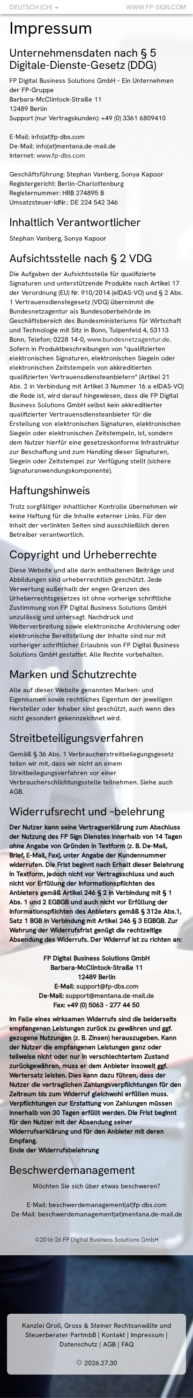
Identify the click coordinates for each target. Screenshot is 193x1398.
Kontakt (113, 1335)
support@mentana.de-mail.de (110, 995)
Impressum (147, 1335)
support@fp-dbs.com (107, 986)
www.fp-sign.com (156, 7)
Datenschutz (78, 1344)
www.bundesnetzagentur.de (128, 339)
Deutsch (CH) (31, 7)
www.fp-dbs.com (61, 155)
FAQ (127, 1344)
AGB (109, 1344)
